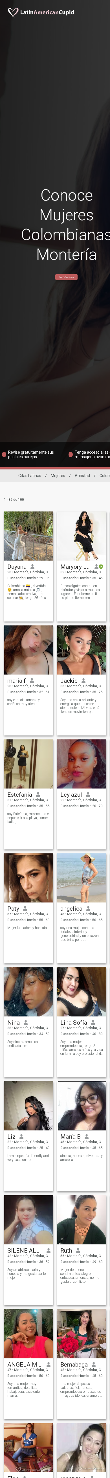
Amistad (82, 475)
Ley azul (71, 794)
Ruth (66, 1250)
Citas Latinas (29, 475)
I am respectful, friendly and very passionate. (28, 1158)
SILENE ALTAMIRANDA (25, 1250)
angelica (71, 908)
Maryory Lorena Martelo (75, 566)
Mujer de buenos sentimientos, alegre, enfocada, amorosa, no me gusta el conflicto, (79, 1276)
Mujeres (58, 475)
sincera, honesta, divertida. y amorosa (81, 1158)
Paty (13, 908)
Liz (11, 1136)
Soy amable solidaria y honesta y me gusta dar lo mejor (26, 1274)
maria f (16, 680)
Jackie (69, 680)
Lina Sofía (73, 1022)
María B (70, 1136)
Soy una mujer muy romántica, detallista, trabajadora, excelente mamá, (23, 1390)
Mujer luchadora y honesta (27, 928)
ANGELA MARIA (25, 1364)
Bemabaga (74, 1364)
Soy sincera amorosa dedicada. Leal (22, 1044)
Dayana (17, 566)
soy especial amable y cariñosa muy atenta (23, 702)
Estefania (19, 794)
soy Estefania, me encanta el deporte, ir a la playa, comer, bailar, (28, 818)
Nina (13, 1022)
